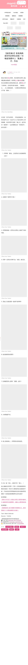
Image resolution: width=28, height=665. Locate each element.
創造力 (23, 527)
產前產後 (7, 15)
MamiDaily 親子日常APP (14, 520)
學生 (9, 78)
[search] (25, 5)
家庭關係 (21, 15)
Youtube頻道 (20, 523)
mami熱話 (15, 12)
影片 (24, 19)
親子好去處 (5, 19)
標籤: (3, 527)
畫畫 (11, 529)
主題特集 (19, 19)
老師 (20, 80)
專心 (23, 83)
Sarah (10, 72)
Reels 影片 (5, 23)
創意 (16, 527)
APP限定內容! (8, 12)
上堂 (16, 80)
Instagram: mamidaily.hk (15, 522)
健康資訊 (14, 15)
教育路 (21, 12)
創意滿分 (4, 529)
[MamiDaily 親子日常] (14, 4)
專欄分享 (12, 19)
